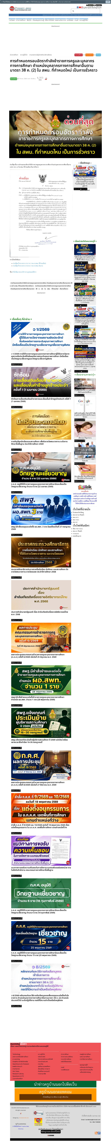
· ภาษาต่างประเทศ (42, 1062)
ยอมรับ (108, 1)
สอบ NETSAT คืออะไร (78, 515)
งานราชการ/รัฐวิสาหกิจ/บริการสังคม (40, 55)
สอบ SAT (75, 522)
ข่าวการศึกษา (14, 55)
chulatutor (76, 533)
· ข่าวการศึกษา (64, 1054)
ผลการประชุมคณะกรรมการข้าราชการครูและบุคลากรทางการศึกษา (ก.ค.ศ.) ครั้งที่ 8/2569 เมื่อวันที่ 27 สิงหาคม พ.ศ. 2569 (85, 278)
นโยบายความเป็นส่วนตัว (64, 2)
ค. (39, 289)
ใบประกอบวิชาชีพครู (78, 512)
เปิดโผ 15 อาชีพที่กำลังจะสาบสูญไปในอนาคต (84, 460)
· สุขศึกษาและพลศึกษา (43, 1066)
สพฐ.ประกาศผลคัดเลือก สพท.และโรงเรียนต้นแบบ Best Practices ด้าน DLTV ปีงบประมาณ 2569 (85, 341)
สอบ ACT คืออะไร (77, 531)
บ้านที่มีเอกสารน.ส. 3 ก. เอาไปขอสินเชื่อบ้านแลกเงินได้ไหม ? (84, 391)
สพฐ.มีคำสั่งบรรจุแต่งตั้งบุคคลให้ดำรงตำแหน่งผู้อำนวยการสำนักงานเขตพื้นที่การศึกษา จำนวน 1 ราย (85, 258)
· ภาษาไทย (40, 1064)
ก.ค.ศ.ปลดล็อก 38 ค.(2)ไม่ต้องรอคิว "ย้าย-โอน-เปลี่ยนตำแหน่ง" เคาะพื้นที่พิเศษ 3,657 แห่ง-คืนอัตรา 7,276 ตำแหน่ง (85, 299)
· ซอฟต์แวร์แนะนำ (17, 1066)
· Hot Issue (15, 1071)
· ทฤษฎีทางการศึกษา (85, 1054)
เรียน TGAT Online (78, 529)
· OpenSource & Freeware (20, 1064)
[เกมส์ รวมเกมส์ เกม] (76, 20)
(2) (42, 289)
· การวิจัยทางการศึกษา (85, 1059)
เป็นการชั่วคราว (64, 289)
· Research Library (18, 1074)
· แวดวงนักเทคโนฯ (17, 1079)
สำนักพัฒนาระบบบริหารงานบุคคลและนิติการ (24, 272)
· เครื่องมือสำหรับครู (85, 1072)
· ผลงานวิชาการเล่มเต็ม (86, 1070)
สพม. (48, 289)
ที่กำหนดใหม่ (55, 289)
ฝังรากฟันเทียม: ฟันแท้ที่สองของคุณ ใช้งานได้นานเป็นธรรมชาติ (85, 477)
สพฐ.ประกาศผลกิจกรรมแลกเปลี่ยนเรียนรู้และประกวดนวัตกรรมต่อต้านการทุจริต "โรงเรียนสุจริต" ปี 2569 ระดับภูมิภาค (85, 181)
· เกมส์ (62, 1067)
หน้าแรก (98, 55)
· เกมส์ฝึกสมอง (64, 1070)
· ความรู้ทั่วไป (41, 1054)
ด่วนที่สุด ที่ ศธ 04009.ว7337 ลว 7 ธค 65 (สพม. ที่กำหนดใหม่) (29, 263)
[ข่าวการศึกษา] (21, 20)
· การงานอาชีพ (41, 1074)
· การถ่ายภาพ (16, 1069)
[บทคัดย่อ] (70, 20)
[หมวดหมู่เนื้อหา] (50, 20)
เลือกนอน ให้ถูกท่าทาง (84, 438)
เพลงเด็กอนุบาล (77, 536)
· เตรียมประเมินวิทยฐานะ (86, 1067)
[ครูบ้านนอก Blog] (29, 20)
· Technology (16, 1054)
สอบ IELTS (76, 517)
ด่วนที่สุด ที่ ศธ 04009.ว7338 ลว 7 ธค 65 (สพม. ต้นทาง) (28, 266)
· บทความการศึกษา (84, 1057)
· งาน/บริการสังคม (65, 1059)
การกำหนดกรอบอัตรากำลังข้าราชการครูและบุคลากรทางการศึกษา (53, 286)
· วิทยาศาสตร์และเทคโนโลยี (45, 1059)
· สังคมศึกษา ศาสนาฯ (43, 1069)
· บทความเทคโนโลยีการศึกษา (20, 1057)
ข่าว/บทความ (89, 55)
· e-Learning (16, 1059)
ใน (45, 289)
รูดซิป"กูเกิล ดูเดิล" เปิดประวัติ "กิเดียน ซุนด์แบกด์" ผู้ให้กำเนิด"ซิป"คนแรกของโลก (85, 415)
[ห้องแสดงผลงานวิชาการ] (60, 20)
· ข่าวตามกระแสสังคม (66, 1057)
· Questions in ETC (18, 1076)
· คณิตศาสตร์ (41, 1057)
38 (36, 289)
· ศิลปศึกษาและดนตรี (43, 1071)
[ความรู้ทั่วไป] (83, 20)
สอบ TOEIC (76, 520)
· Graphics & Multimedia (20, 1062)
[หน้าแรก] (12, 20)
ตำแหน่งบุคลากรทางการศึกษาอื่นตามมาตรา (22, 289)
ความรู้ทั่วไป (23, 55)
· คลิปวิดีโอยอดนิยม (66, 1062)
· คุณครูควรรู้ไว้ (83, 1065)
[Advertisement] (55, 38)
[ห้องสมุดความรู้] (38, 20)
